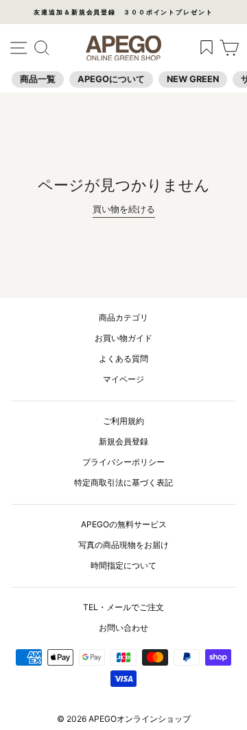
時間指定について (123, 565)
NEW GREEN (193, 79)
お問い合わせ (123, 627)
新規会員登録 (123, 441)
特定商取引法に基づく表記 (123, 482)
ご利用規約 (123, 421)
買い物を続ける (124, 209)
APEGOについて (111, 79)
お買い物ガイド (123, 338)
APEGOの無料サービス (124, 524)
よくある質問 (123, 358)
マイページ (123, 379)
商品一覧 (38, 79)
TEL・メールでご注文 (123, 607)
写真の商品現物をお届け (123, 545)
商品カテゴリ (123, 317)
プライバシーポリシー (123, 462)
